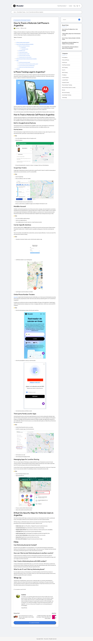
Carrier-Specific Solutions (23, 52)
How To (63, 70)
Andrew (23, 594)
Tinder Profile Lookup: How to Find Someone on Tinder (71, 34)
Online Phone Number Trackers (24, 53)
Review (63, 90)
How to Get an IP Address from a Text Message (70, 30)
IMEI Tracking (65, 72)
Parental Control (65, 82)
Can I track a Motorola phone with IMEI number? (27, 65)
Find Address (64, 57)
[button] (24, 607)
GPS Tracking (65, 67)
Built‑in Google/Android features (24, 45)
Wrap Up (18, 68)
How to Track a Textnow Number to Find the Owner (71, 38)
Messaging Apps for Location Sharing (25, 57)
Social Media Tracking (66, 95)
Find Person (64, 62)
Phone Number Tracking (26, 20)
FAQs (17, 60)
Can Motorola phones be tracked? (24, 62)
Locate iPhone (65, 80)
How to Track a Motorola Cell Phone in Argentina (25, 44)
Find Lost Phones (65, 60)
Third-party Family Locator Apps (24, 55)
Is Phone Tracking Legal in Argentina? (22, 42)
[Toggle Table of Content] (14, 39)
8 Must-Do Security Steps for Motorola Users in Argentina (27, 58)
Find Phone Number (66, 65)
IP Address (64, 75)
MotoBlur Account (22, 50)
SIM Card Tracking (66, 92)
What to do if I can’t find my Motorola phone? (26, 67)
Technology (64, 97)
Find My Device (23, 47)
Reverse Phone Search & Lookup (68, 87)
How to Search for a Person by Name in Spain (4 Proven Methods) (70, 47)
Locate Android (17, 20)
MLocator (15, 297)
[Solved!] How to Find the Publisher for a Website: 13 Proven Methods (70, 43)
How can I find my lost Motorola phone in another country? (28, 63)
